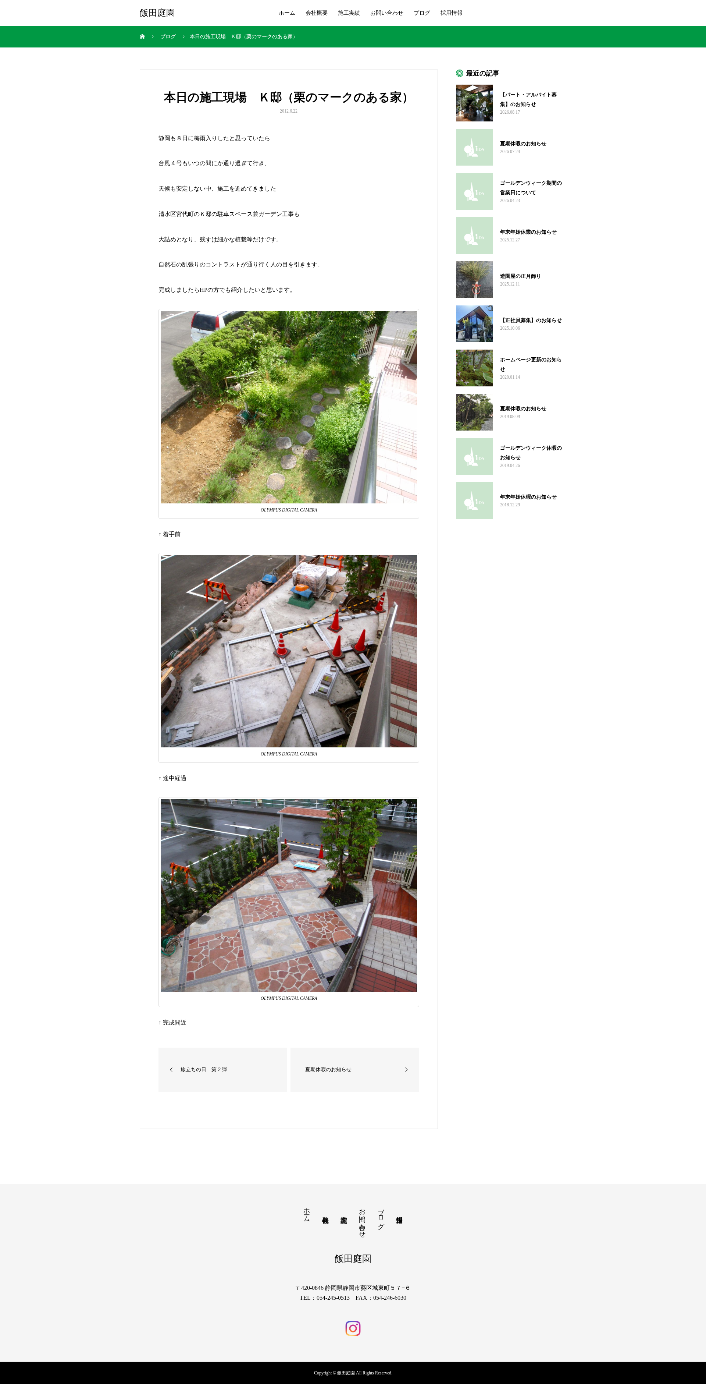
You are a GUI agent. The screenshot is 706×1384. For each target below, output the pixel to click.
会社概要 (317, 13)
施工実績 (349, 13)
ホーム (287, 13)
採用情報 (452, 13)
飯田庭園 (157, 13)
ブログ (422, 13)
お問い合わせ (386, 13)
